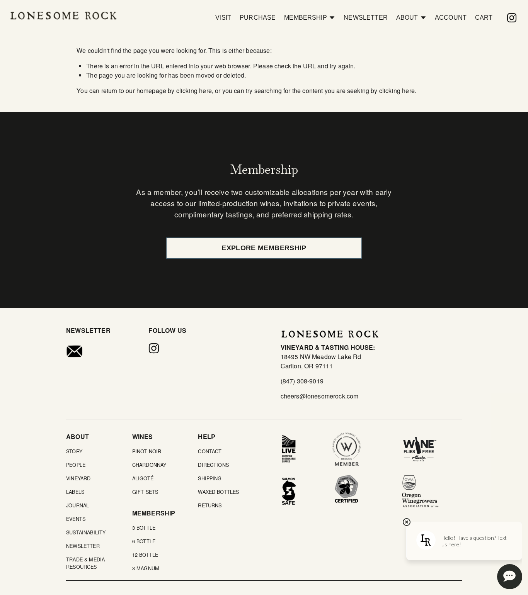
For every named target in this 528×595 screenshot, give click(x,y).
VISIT (223, 17)
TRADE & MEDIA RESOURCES (85, 563)
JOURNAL (77, 505)
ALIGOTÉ (142, 478)
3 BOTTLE (143, 527)
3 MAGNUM (145, 568)
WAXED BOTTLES (218, 491)
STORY (74, 451)
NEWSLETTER (366, 17)
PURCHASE (258, 17)
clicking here (194, 90)
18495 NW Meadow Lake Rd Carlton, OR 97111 (321, 361)
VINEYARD (78, 478)
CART (484, 17)
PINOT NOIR (147, 451)
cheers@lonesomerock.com (320, 396)
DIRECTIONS (213, 464)
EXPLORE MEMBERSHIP (263, 248)
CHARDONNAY (149, 464)
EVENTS (75, 518)
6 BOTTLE (143, 541)
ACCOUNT (451, 17)
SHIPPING (209, 478)
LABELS (75, 491)
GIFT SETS (145, 491)
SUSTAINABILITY (86, 532)
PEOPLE (75, 464)
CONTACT (209, 451)
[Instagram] (512, 18)
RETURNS (209, 505)
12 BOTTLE (145, 554)
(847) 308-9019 (302, 380)
